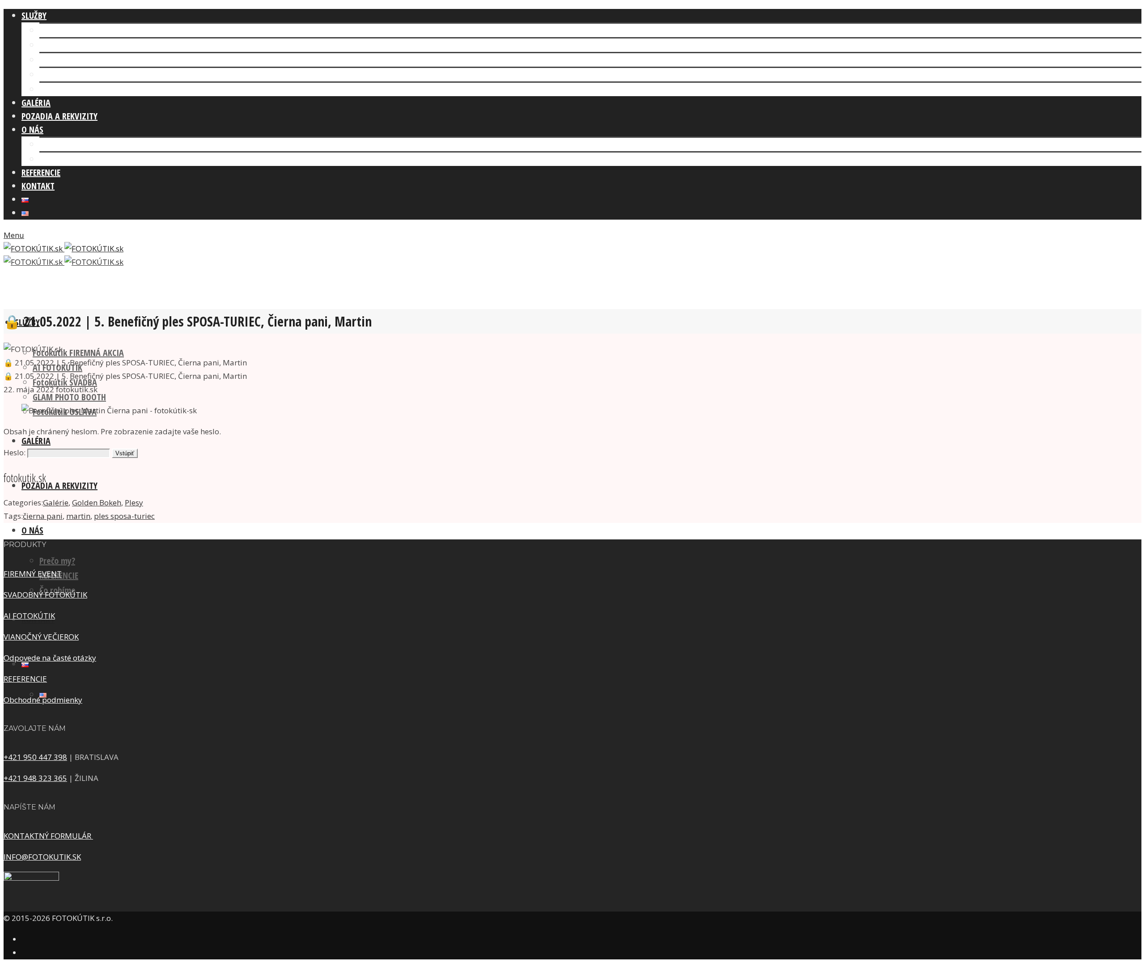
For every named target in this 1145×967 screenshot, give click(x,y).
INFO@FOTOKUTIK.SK (42, 857)
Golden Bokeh (96, 502)
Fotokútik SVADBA (71, 60)
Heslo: (15, 452)
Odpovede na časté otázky (50, 658)
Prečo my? (57, 561)
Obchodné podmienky (43, 700)
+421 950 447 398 (35, 757)
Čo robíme (57, 159)
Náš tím (53, 144)
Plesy (134, 502)
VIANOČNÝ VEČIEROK (41, 637)
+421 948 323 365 (35, 778)
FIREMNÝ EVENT (33, 573)
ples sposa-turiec (124, 516)
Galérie (55, 502)
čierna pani (43, 516)
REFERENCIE (25, 679)
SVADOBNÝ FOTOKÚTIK (45, 595)
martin (78, 516)
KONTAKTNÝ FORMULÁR (48, 836)
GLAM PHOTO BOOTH (76, 74)
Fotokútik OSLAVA (71, 89)
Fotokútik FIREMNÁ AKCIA (85, 30)
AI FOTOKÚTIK (64, 45)
